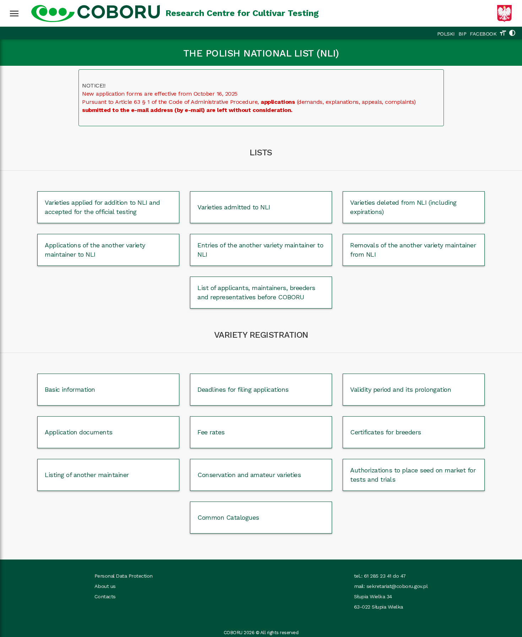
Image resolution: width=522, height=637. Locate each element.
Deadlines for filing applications (243, 389)
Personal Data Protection (123, 576)
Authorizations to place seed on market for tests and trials (412, 474)
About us (105, 586)
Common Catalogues (228, 517)
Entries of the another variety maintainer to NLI (260, 249)
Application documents (79, 432)
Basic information (70, 389)
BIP (462, 34)
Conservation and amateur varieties (249, 474)
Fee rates (211, 432)
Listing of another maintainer (87, 474)
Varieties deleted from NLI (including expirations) (403, 207)
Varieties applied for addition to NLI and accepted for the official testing (102, 207)
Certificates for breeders (385, 432)
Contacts (105, 596)
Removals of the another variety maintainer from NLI (413, 249)
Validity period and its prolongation (400, 389)
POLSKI (446, 34)
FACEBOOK (483, 34)
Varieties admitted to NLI (233, 207)
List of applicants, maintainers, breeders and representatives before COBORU (256, 292)
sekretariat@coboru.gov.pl (397, 586)
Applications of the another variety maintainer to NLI (95, 249)
